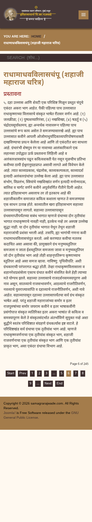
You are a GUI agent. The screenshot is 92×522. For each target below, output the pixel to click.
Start (10, 373)
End (60, 383)
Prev (22, 373)
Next (48, 383)
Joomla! (10, 413)
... (54, 373)
